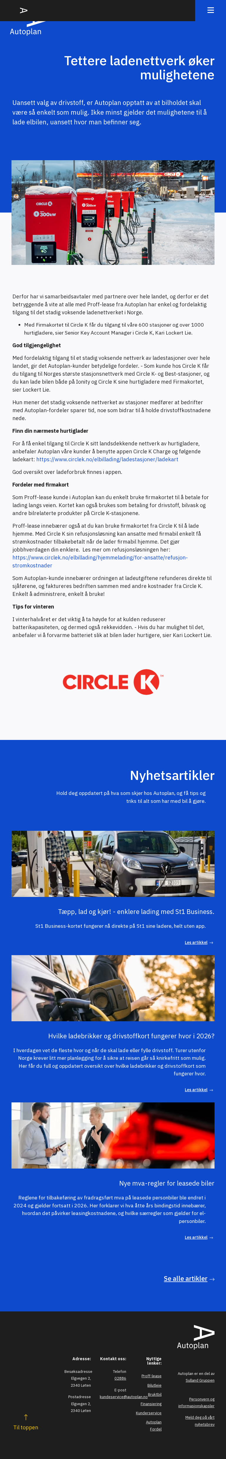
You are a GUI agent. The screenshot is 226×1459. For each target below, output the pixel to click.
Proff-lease (152, 1375)
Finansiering (151, 1403)
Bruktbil (155, 1394)
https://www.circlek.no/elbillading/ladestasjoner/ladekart (107, 459)
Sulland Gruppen (200, 1380)
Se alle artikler (185, 1278)
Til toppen (25, 1427)
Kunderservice (149, 1412)
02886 (120, 1378)
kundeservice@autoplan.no (124, 1396)
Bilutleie (154, 1385)
